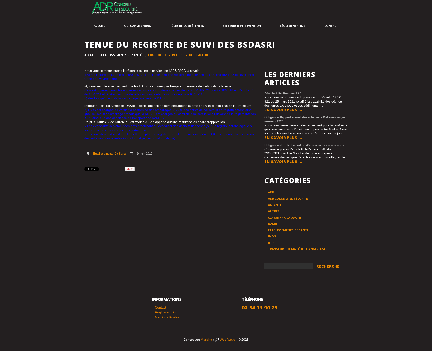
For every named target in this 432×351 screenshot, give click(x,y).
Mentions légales (167, 317)
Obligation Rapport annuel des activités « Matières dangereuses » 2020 (304, 119)
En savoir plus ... (283, 110)
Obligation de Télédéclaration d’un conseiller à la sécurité (304, 145)
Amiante (274, 205)
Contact (331, 26)
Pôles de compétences (187, 26)
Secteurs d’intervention (242, 26)
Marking (206, 339)
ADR (271, 192)
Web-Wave (227, 339)
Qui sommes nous (137, 26)
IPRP (271, 243)
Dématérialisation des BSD (283, 93)
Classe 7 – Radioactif (285, 217)
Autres (273, 211)
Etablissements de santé (121, 55)
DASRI (272, 224)
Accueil (99, 26)
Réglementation (293, 26)
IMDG (272, 236)
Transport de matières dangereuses (297, 249)
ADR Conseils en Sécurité (288, 199)
